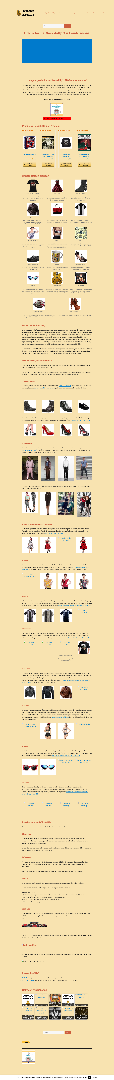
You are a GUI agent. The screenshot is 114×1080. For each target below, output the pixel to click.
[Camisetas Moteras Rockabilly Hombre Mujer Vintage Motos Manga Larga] (66, 142)
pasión (48, 90)
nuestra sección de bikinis (60, 717)
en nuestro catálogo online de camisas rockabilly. (74, 605)
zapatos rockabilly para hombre (44, 388)
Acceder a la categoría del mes (54, 118)
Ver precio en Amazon (30, 164)
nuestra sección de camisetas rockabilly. (78, 638)
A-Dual (24, 978)
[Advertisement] (57, 53)
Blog (103, 13)
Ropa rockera (63, 13)
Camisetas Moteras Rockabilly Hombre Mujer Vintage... (66, 155)
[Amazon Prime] (33, 159)
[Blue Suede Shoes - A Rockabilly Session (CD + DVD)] (48, 142)
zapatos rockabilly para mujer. (81, 420)
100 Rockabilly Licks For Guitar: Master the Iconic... (84, 155)
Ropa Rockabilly (50, 13)
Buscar (67, 26)
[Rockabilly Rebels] (29, 142)
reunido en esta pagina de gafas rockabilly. (66, 755)
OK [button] (89, 1077)
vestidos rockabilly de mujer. (54, 533)
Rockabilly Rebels (30, 155)
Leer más (94, 1077)
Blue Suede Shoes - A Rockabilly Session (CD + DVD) (48, 155)
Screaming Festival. (28, 980)
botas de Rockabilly (65, 385)
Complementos (76, 13)
